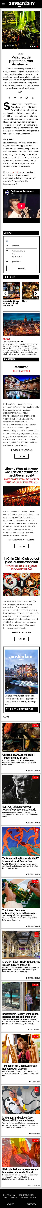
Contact (5, 1197)
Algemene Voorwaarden (26, 1195)
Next (36, 293)
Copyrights (14, 1197)
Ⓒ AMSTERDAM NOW (9, 1195)
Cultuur (21, 54)
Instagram (24, 1197)
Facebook (33, 1197)
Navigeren (21, 268)
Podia (20, 92)
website (16, 172)
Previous (5, 293)
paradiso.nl (16, 262)
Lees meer (21, 456)
